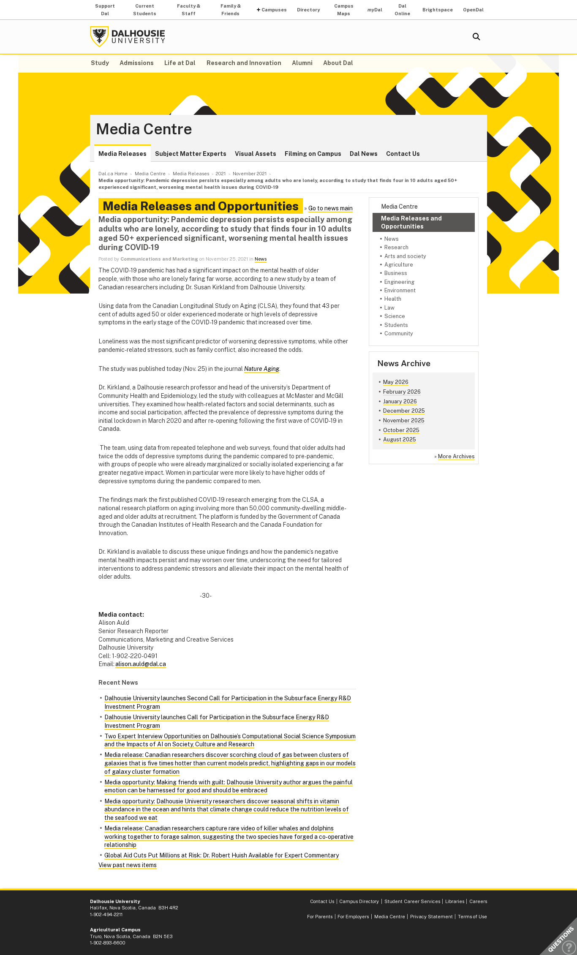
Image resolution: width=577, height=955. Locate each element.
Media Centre (144, 129)
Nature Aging (261, 368)
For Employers (353, 917)
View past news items (127, 865)
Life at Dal (180, 63)
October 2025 (401, 430)
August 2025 (399, 439)
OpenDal (473, 9)
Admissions (137, 63)
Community (398, 333)
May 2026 (395, 382)
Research (396, 247)
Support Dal (105, 9)
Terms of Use (472, 917)
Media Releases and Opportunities (411, 222)
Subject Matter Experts (190, 153)
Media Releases (122, 153)
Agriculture (398, 264)
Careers (478, 901)
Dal (374, 9)
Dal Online (402, 9)
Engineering (399, 282)
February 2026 (402, 392)
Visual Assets (255, 153)
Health (392, 299)
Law (389, 308)
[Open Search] (476, 36)
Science (394, 316)
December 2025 (404, 411)
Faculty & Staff (188, 9)
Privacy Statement (431, 917)
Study (100, 63)
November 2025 (404, 420)
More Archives (456, 456)
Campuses (274, 9)
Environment (400, 290)
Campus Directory (359, 901)
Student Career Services (412, 901)
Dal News (364, 153)
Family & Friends (230, 9)
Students (396, 325)
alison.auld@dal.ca (140, 664)
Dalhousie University (127, 36)
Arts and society (405, 256)
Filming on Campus (313, 153)
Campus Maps (344, 9)
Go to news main (330, 208)
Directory (308, 9)
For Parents (319, 917)
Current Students (144, 9)
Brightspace (437, 9)
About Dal (338, 63)
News (391, 239)
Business (395, 273)
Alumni (302, 63)
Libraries (454, 901)
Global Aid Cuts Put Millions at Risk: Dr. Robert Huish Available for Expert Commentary (221, 855)
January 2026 (400, 401)
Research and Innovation (244, 63)
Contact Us (403, 153)
